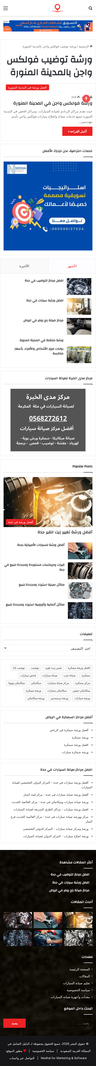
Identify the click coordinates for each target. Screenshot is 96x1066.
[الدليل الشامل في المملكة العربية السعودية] (67, 8)
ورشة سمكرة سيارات (75, 752)
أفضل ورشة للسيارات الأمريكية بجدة (41, 545)
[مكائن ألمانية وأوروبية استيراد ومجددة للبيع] (80, 610)
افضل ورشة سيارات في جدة (44, 300)
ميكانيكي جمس (81, 690)
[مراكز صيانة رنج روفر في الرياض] (79, 326)
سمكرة (86, 675)
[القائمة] (5, 10)
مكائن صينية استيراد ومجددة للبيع (42, 585)
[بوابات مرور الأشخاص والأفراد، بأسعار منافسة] (79, 354)
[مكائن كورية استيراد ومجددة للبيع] (48, 938)
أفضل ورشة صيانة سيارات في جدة (66, 794)
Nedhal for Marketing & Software (63, 1058)
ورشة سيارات (82, 698)
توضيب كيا (19, 667)
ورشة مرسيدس (59, 698)
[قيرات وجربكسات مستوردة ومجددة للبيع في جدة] (80, 570)
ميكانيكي (36, 683)
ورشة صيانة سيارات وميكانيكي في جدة (64, 802)
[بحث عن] (90, 10)
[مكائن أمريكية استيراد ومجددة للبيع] (17, 920)
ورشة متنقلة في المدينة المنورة (41, 340)
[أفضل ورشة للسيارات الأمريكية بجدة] (80, 550)
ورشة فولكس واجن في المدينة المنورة (52, 103)
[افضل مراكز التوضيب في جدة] (79, 286)
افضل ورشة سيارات (75, 809)
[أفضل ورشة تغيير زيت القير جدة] (78, 920)
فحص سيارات (28, 675)
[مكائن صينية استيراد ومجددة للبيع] (80, 590)
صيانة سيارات (49, 675)
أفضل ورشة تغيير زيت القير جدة (65, 532)
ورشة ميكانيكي (35, 698)
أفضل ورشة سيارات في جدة (70, 782)
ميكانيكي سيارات (57, 690)
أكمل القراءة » (77, 131)
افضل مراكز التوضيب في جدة (44, 281)
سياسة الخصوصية (78, 990)
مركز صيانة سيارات (58, 683)
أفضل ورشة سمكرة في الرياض (69, 730)
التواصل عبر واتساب (22, 1058)
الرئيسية (84, 46)
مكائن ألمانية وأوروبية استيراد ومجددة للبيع (35, 605)
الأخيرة (24, 266)
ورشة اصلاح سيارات (75, 836)
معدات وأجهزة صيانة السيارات (70, 997)
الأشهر (72, 266)
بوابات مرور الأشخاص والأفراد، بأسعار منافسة (39, 351)
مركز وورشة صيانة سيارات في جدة (66, 816)
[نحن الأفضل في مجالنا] (48, 25)
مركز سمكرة (82, 683)
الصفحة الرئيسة (79, 969)
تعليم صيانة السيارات (76, 983)
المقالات (84, 976)
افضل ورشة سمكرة (79, 667)
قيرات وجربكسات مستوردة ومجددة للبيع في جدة (34, 567)
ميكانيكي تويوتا (16, 683)
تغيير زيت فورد (53, 667)
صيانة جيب (69, 675)
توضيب (35, 667)
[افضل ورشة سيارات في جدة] (79, 306)
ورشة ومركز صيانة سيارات (71, 829)
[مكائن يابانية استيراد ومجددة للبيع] (78, 938)
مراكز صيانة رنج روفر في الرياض (43, 320)
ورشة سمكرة (33, 690)
